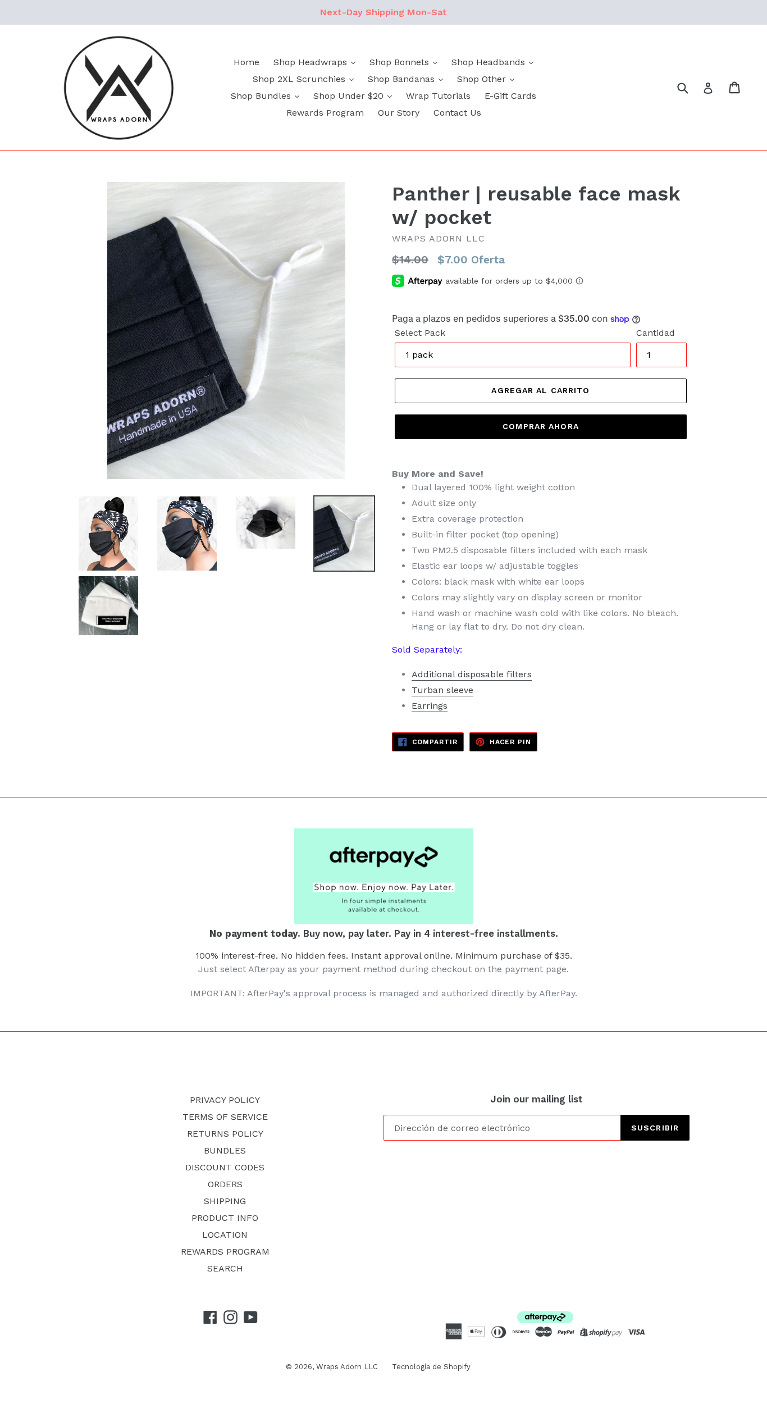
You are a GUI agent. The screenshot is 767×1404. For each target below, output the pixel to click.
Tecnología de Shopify (431, 1366)
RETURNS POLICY (225, 1133)
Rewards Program (325, 112)
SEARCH (225, 1268)
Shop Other (483, 79)
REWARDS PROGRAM (225, 1251)
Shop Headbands (489, 62)
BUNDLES (225, 1150)
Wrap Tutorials (438, 95)
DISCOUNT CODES (224, 1167)
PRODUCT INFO (224, 1217)
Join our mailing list (536, 1099)
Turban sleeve (442, 690)
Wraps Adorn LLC (347, 1366)
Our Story (398, 112)
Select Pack (420, 332)
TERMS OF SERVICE (225, 1116)
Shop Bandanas (402, 79)
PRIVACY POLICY (225, 1100)
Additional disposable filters (472, 674)
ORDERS (225, 1184)
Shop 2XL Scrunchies (300, 79)
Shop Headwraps (311, 62)
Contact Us (457, 112)
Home (246, 62)
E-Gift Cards (510, 95)
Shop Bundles (262, 95)
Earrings (430, 705)
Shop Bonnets (400, 62)
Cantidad (655, 332)
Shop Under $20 (349, 95)
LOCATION (225, 1234)
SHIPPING (225, 1201)
